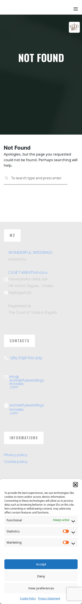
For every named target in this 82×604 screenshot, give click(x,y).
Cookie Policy (28, 598)
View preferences (41, 588)
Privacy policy (15, 455)
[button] (75, 484)
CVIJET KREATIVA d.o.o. (28, 272)
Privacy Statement (49, 598)
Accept (41, 564)
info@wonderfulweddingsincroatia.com (26, 382)
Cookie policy (16, 461)
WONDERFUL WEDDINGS (30, 252)
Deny (41, 576)
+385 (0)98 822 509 (25, 358)
